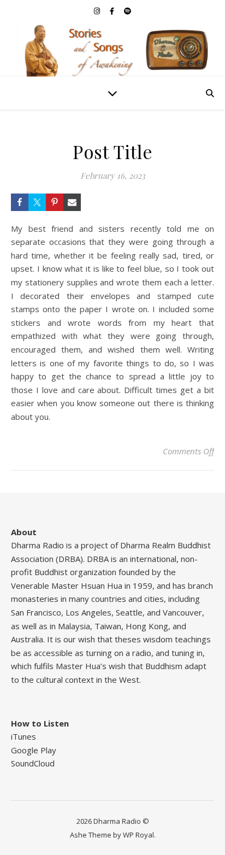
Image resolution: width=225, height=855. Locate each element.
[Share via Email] (72, 202)
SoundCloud (33, 763)
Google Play (33, 750)
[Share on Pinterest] (54, 202)
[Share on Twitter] (37, 202)
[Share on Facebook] (19, 202)
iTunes (23, 736)
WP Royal (138, 835)
